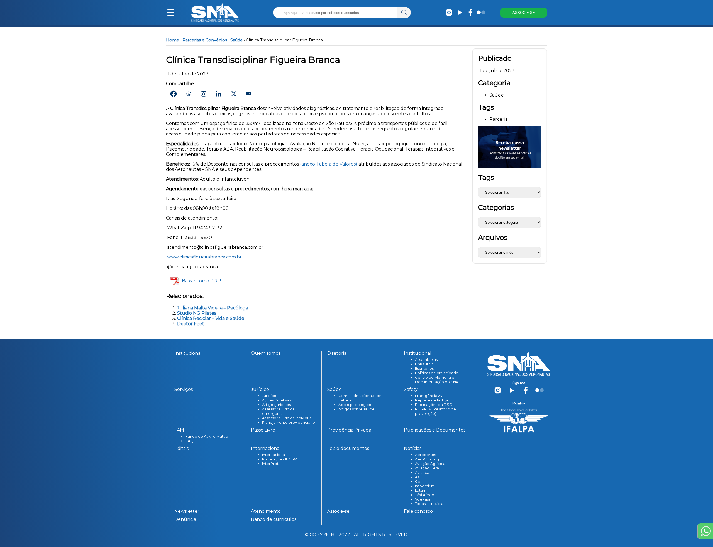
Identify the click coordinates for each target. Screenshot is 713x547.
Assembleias (426, 359)
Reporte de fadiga (431, 400)
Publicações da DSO (434, 404)
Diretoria (336, 353)
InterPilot (270, 463)
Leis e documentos (348, 448)
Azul (419, 477)
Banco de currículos (273, 519)
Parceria (498, 119)
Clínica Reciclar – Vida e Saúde (210, 318)
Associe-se (338, 511)
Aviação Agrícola (430, 463)
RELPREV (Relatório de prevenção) (435, 411)
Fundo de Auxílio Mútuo (206, 436)
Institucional (188, 353)
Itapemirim (425, 486)
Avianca (422, 472)
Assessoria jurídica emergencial (278, 411)
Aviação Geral (427, 468)
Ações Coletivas (276, 400)
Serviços (183, 389)
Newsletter (186, 511)
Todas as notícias (430, 503)
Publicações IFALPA (279, 459)
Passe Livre (263, 430)
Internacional (274, 454)
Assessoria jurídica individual (287, 418)
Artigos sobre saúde (356, 409)
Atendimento (266, 511)
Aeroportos (425, 454)
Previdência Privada (349, 430)
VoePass (422, 499)
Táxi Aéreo (424, 494)
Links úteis (424, 364)
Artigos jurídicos (276, 404)
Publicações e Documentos (434, 430)
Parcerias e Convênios (204, 40)
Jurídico (269, 395)
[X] (234, 94)
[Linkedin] (219, 94)
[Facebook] (173, 94)
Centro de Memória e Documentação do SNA (436, 379)
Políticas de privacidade (436, 373)
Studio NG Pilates (196, 313)
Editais (181, 448)
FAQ (189, 440)
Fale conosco (418, 511)
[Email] (249, 94)
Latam (420, 490)
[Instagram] (204, 94)
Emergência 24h (430, 395)
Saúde (236, 40)
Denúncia (185, 519)
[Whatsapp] (189, 94)
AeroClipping (427, 459)
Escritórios (424, 368)
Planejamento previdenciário (288, 422)
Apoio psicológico (354, 404)
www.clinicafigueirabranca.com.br (204, 257)
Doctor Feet (190, 323)
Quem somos (265, 353)
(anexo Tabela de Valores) (328, 164)
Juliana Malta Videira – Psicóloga (212, 308)
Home (172, 40)
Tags (486, 177)
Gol (418, 481)
